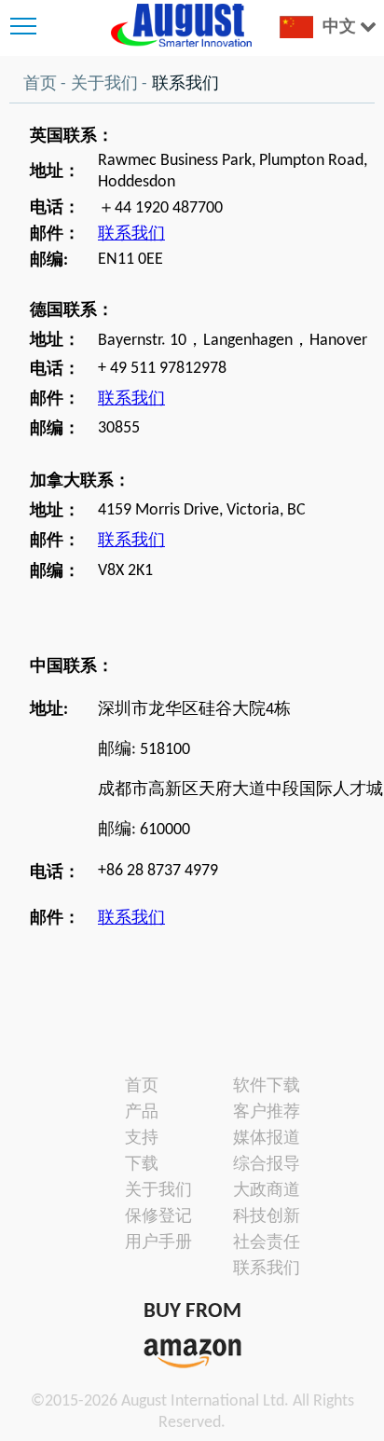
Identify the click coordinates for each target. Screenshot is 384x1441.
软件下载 (254, 1086)
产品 (141, 1112)
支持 (141, 1138)
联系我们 (131, 234)
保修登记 (146, 1217)
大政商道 (254, 1191)
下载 (141, 1164)
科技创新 (254, 1217)
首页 (40, 84)
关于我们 (104, 84)
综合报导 (254, 1164)
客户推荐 (254, 1112)
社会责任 (254, 1243)
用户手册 (146, 1243)
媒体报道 (254, 1138)
